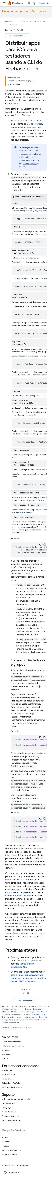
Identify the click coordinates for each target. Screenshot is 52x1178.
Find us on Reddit (9, 1074)
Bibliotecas (6, 1054)
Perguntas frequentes (11, 1120)
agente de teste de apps (22, 512)
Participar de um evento (12, 1087)
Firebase (8, 21)
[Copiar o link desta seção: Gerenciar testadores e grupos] (28, 664)
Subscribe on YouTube (11, 1083)
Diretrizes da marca (10, 1116)
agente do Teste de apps (39, 500)
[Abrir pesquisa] (29, 3)
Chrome (5, 1141)
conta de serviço (30, 163)
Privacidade (25, 1165)
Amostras (6, 1050)
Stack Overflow (8, 1103)
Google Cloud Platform (11, 1150)
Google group (8, 1107)
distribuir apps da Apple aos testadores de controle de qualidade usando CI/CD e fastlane (29, 978)
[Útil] (18, 30)
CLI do (34, 124)
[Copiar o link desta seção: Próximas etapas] (40, 950)
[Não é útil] (22, 30)
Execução (13, 25)
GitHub (5, 1058)
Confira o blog (8, 1070)
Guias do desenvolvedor (12, 1041)
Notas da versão (9, 1112)
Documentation (12, 11)
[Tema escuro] (40, 544)
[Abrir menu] (4, 3)
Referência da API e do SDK (13, 1046)
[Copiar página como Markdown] (36, 69)
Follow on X (7, 1079)
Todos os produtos (9, 1154)
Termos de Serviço (10, 1165)
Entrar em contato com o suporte (16, 1099)
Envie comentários (17, 36)
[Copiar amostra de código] (44, 544)
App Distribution (36, 11)
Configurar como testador (18, 895)
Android (5, 1137)
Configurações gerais (37, 210)
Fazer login (44, 3)
